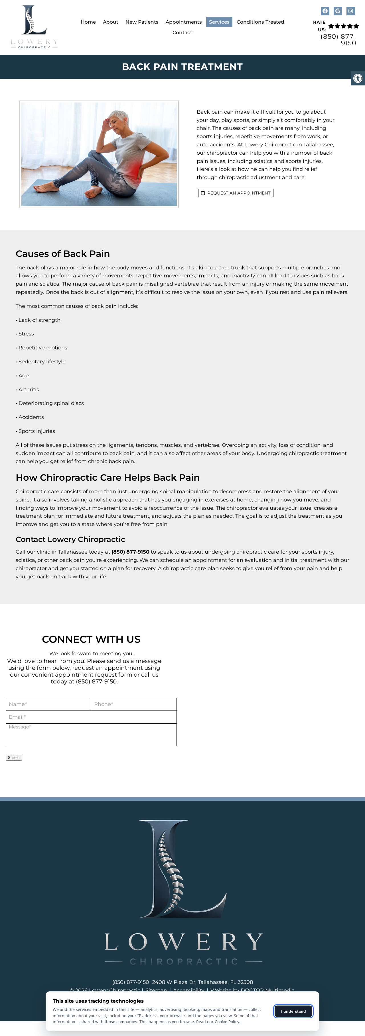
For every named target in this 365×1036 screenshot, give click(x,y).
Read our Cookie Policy (217, 1021)
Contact (182, 32)
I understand (293, 1011)
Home (88, 22)
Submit (14, 757)
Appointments (184, 22)
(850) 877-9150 (338, 39)
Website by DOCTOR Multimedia (252, 990)
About (110, 22)
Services (219, 22)
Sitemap (156, 990)
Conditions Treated (260, 22)
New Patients (142, 22)
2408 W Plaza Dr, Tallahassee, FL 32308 (202, 982)
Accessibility (188, 990)
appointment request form (93, 674)
